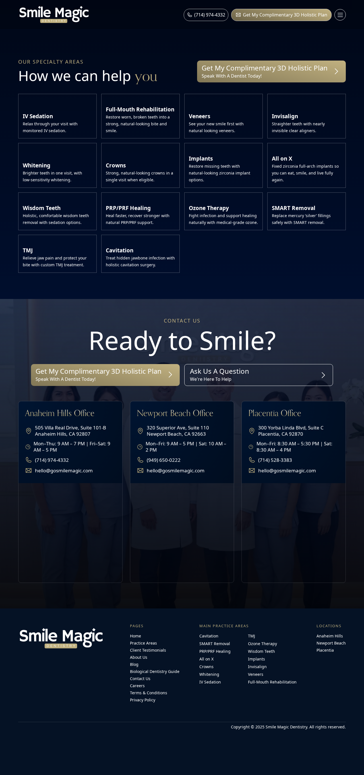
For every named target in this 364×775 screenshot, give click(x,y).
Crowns (206, 666)
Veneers (255, 674)
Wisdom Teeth (261, 651)
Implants (256, 659)
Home (135, 636)
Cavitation (208, 636)
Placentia (325, 650)
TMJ (251, 636)
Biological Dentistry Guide (154, 671)
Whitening (209, 674)
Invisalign (257, 666)
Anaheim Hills (330, 636)
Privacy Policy (142, 700)
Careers (137, 685)
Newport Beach (331, 643)
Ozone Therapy (262, 643)
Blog (134, 664)
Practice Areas (143, 643)
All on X (206, 659)
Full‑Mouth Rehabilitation (272, 682)
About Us (138, 657)
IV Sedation (210, 682)
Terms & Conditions (148, 692)
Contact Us (140, 678)
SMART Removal (214, 643)
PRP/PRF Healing (215, 651)
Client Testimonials (148, 650)
